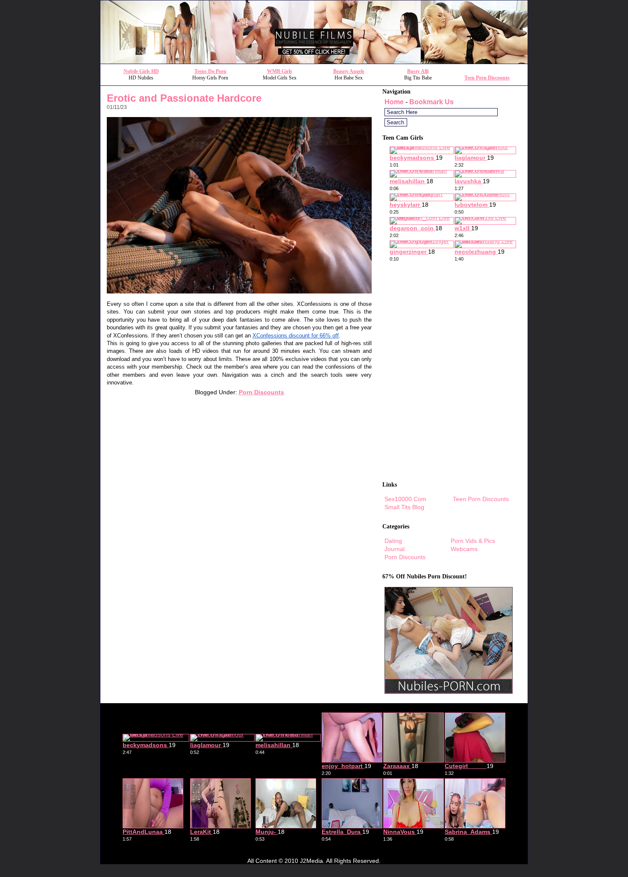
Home (394, 102)
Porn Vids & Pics (473, 540)
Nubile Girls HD (141, 71)
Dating (393, 540)
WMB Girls (279, 71)
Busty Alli (417, 71)
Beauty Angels (348, 71)
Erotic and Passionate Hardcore (184, 98)
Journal (394, 549)
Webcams (464, 549)
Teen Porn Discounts (487, 78)
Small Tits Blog (404, 507)
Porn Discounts (261, 392)
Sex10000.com (405, 499)
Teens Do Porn (210, 71)
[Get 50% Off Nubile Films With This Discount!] (314, 61)
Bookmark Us (431, 102)
